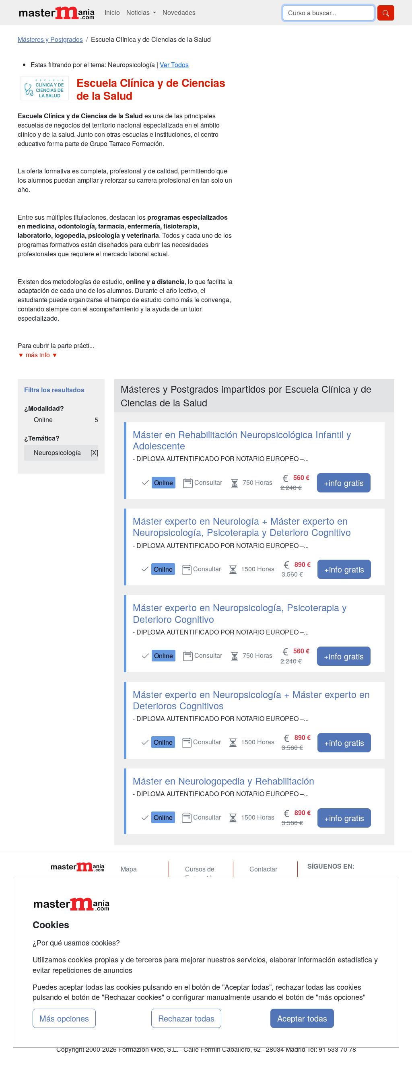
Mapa (129, 868)
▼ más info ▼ (38, 354)
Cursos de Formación (200, 873)
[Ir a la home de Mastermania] (56, 12)
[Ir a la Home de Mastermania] (77, 866)
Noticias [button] (138, 12)
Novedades (179, 12)
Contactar (263, 868)
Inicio (112, 12)
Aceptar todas (302, 1018)
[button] (125, 355)
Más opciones (64, 1018)
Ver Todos (174, 64)
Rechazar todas (186, 1018)
